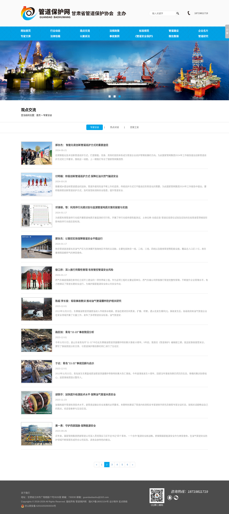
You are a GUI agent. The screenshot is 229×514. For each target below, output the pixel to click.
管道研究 (203, 36)
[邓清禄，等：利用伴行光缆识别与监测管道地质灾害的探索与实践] (36, 215)
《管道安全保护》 (144, 36)
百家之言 (134, 127)
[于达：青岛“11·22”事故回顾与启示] (36, 371)
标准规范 (144, 30)
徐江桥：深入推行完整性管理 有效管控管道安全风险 (84, 270)
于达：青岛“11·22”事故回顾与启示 (74, 363)
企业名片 (203, 30)
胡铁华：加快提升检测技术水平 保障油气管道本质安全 (85, 394)
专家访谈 (47, 115)
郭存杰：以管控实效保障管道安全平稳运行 (79, 238)
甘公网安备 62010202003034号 (40, 506)
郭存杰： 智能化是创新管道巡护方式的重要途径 (81, 145)
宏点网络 (123, 501)
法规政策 (114, 30)
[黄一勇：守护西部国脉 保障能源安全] (36, 433)
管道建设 (174, 30)
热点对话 (114, 127)
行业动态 (55, 30)
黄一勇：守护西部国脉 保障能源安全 (75, 426)
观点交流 (85, 30)
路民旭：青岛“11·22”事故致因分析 (74, 332)
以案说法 (85, 36)
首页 (38, 115)
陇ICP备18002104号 (99, 501)
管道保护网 (81, 501)
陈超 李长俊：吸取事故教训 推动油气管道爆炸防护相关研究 (88, 301)
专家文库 (26, 36)
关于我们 (25, 493)
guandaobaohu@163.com (96, 497)
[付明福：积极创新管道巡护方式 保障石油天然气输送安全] (36, 184)
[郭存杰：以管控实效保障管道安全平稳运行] (36, 246)
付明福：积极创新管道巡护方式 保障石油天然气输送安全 (86, 176)
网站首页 (26, 30)
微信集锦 (174, 36)
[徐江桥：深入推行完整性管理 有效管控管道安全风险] (36, 278)
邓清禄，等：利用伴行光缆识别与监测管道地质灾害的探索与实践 (91, 207)
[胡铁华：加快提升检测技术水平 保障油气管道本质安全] (36, 402)
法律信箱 (55, 36)
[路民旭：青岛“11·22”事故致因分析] (36, 340)
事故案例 (114, 36)
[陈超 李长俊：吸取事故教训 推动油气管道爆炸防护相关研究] (36, 309)
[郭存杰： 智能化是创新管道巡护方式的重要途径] (36, 153)
